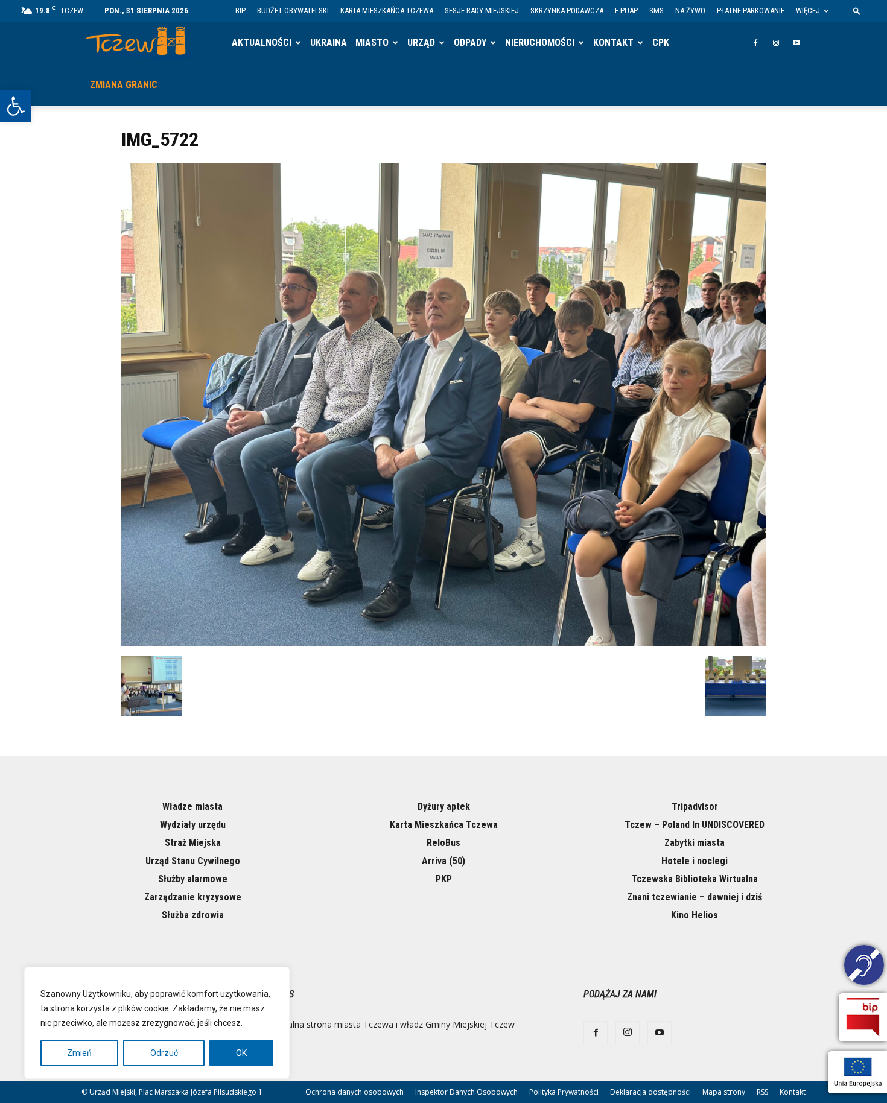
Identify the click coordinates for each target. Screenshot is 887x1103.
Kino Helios (694, 915)
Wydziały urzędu (193, 824)
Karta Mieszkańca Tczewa (386, 10)
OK (241, 1053)
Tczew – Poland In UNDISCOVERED (695, 824)
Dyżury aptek (444, 806)
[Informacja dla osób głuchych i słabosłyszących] (864, 966)
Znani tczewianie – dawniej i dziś (694, 897)
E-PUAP (626, 10)
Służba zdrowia (193, 915)
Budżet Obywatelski (293, 10)
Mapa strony (723, 1092)
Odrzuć (164, 1053)
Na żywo (690, 10)
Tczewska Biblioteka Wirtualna (694, 879)
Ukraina (328, 42)
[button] (15, 106)
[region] (157, 1023)
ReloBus (443, 843)
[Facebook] (755, 43)
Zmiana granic (123, 84)
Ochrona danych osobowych (354, 1092)
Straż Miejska (193, 843)
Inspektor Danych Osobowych (466, 1092)
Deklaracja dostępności (650, 1092)
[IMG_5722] (443, 643)
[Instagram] (776, 43)
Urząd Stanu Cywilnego (192, 861)
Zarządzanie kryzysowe (192, 897)
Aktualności (261, 42)
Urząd (421, 42)
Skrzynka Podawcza (566, 10)
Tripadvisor (695, 806)
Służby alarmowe (192, 879)
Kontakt (613, 42)
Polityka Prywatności (564, 1092)
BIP (240, 10)
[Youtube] (796, 43)
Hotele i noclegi (694, 861)
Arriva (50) (443, 861)
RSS (762, 1092)
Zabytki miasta (694, 843)
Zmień (79, 1053)
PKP (444, 879)
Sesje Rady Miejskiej (482, 10)
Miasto (372, 42)
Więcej (808, 10)
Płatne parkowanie (750, 10)
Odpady (470, 42)
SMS (656, 10)
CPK (660, 42)
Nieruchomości (539, 42)
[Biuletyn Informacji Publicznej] (863, 1017)
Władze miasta (192, 806)
